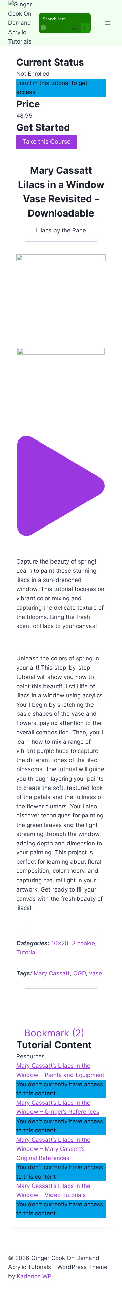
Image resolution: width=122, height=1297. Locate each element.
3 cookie (83, 943)
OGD (79, 973)
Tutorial (26, 952)
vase (95, 973)
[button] (61, 533)
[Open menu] (107, 23)
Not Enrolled (33, 73)
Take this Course (46, 141)
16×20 (59, 943)
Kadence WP (34, 1276)
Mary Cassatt (52, 973)
